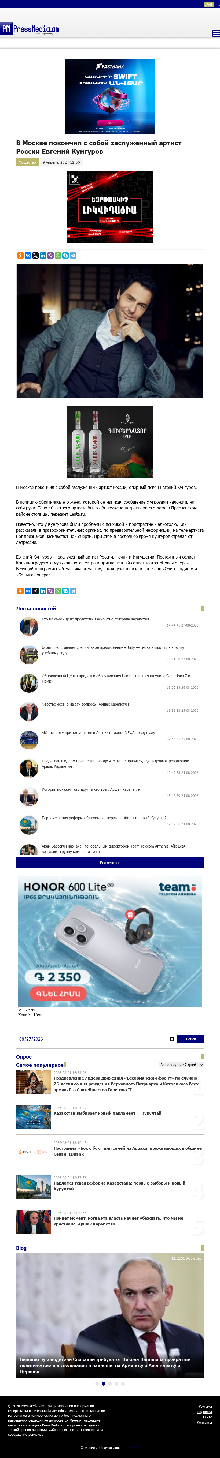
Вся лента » (110, 862)
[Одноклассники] (20, 255)
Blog (21, 1248)
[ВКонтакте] (28, 255)
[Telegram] (73, 255)
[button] (97, 1384)
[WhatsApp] (58, 255)
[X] (35, 255)
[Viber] (50, 255)
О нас (207, 1417)
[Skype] (65, 255)
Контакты (204, 1422)
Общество (27, 162)
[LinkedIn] (43, 255)
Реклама (205, 1406)
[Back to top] (211, 1449)
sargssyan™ (131, 1447)
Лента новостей (36, 608)
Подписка (204, 1412)
